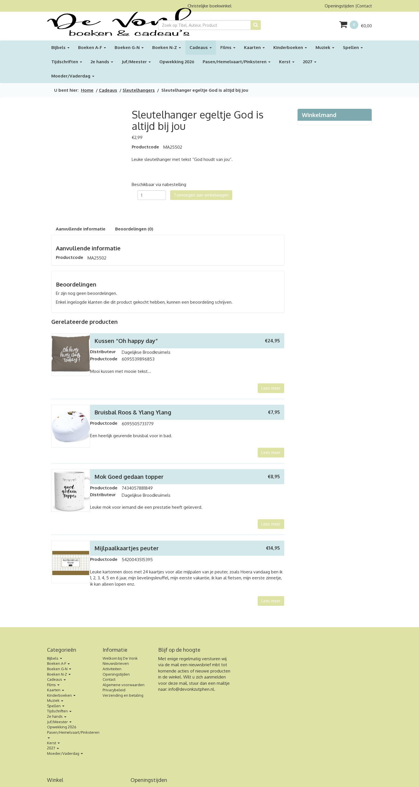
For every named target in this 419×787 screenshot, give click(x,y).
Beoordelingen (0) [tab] (134, 229)
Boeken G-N (128, 47)
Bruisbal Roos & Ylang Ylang (132, 412)
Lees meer (270, 388)
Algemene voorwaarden (124, 684)
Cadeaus (199, 47)
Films (226, 47)
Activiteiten (112, 669)
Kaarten (253, 47)
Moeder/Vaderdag (71, 76)
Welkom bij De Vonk (120, 658)
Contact (364, 6)
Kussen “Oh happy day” (126, 340)
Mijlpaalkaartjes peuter (126, 548)
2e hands (100, 61)
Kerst (285, 61)
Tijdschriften (65, 61)
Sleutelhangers (139, 90)
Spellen (351, 47)
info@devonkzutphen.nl (191, 689)
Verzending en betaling (123, 695)
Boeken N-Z (165, 47)
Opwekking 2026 (176, 61)
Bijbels (59, 47)
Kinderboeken (288, 47)
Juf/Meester (135, 61)
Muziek (323, 47)
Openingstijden (339, 6)
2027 (308, 61)
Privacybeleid (114, 690)
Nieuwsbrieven (116, 663)
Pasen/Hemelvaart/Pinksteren (235, 61)
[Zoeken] (256, 25)
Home (87, 90)
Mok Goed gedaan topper (129, 476)
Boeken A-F (90, 47)
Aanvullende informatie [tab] (80, 229)
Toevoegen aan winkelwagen (201, 195)
